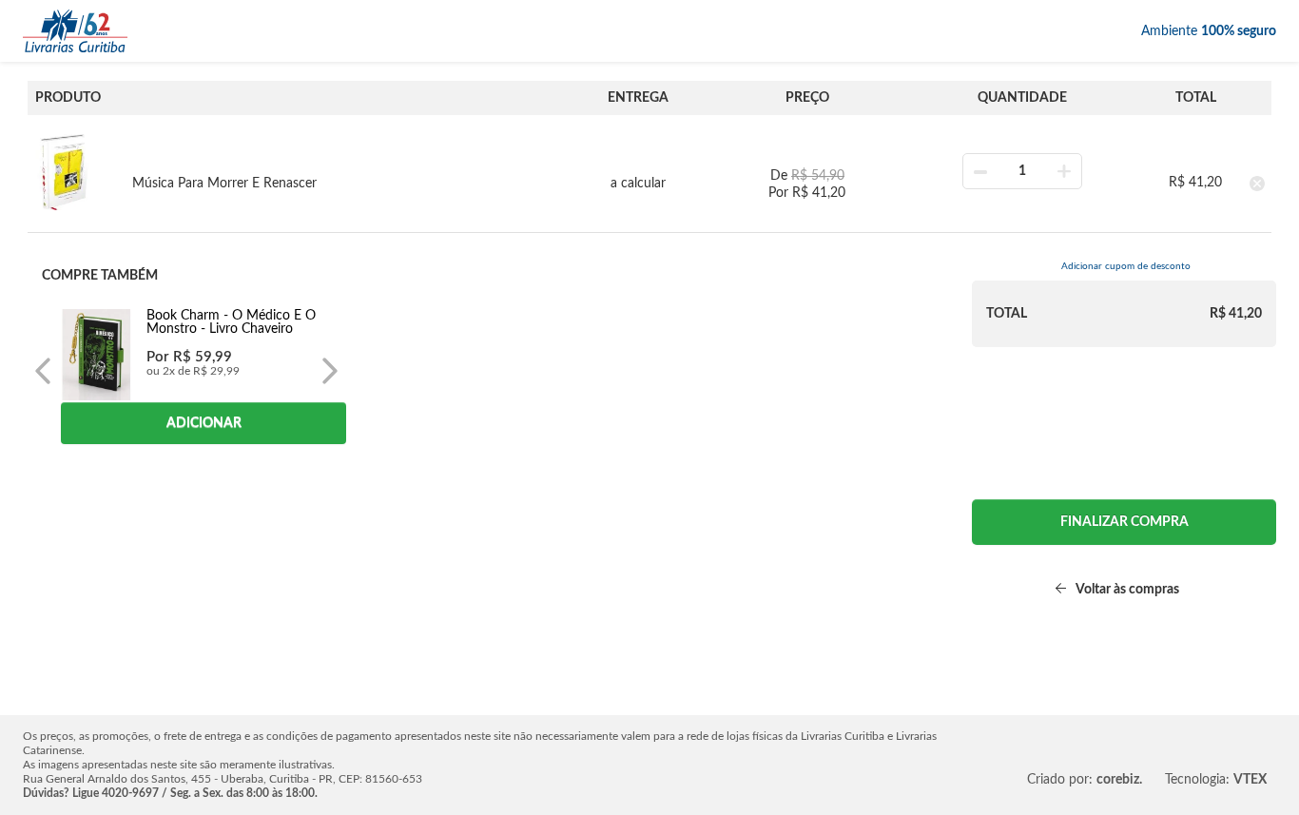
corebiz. (1119, 779)
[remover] (1257, 183)
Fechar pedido (1124, 522)
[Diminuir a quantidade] (980, 171)
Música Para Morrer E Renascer (224, 183)
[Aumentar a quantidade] (1064, 171)
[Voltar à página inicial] (75, 31)
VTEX (1250, 779)
